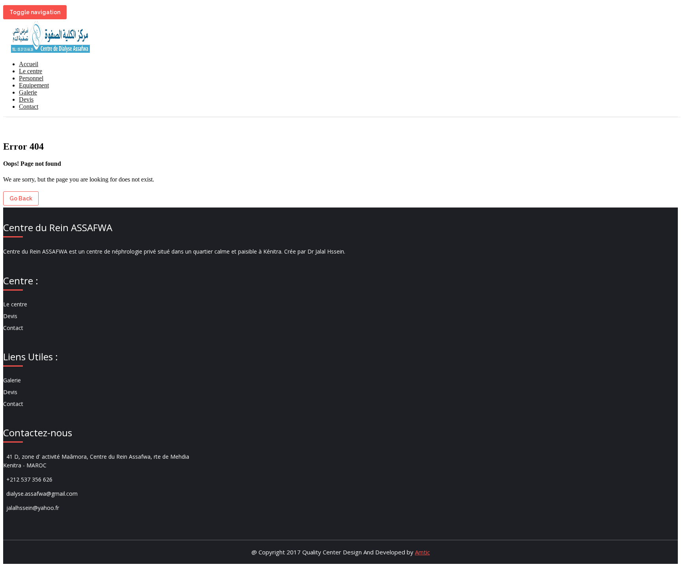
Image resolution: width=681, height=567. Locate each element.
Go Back (20, 198)
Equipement (34, 85)
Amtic (422, 552)
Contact (28, 106)
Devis (26, 99)
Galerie (28, 92)
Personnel (31, 78)
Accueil (28, 64)
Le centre (30, 71)
